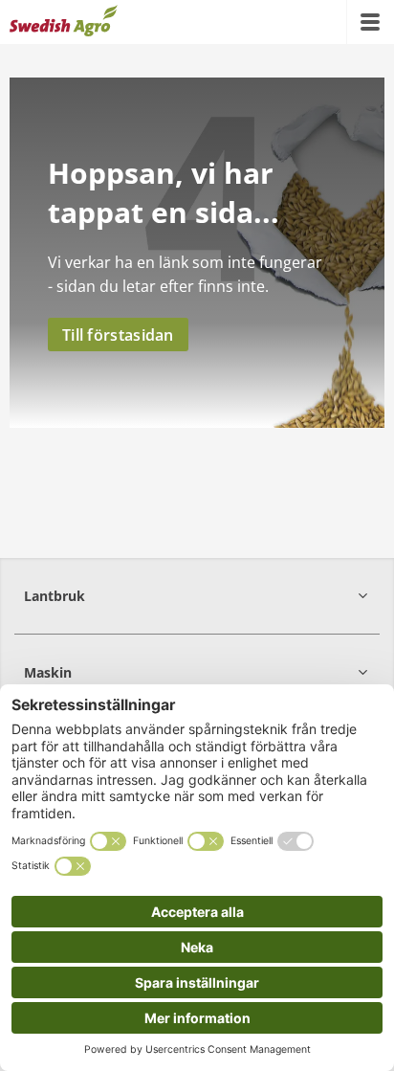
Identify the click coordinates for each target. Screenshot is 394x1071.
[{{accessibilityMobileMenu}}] (370, 22)
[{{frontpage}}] (64, 22)
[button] (197, 596)
